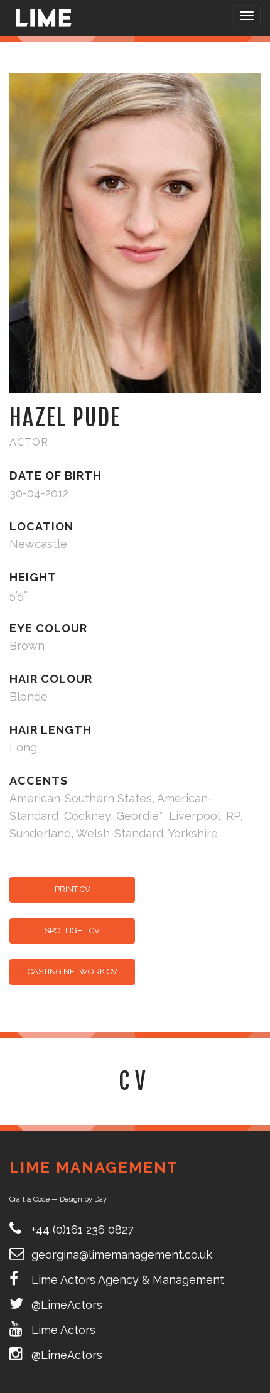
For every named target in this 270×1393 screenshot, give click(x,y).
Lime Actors (63, 1330)
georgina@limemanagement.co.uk (121, 1254)
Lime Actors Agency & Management (127, 1279)
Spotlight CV (72, 930)
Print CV (72, 889)
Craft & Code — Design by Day (58, 1199)
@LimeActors (66, 1304)
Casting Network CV (72, 971)
